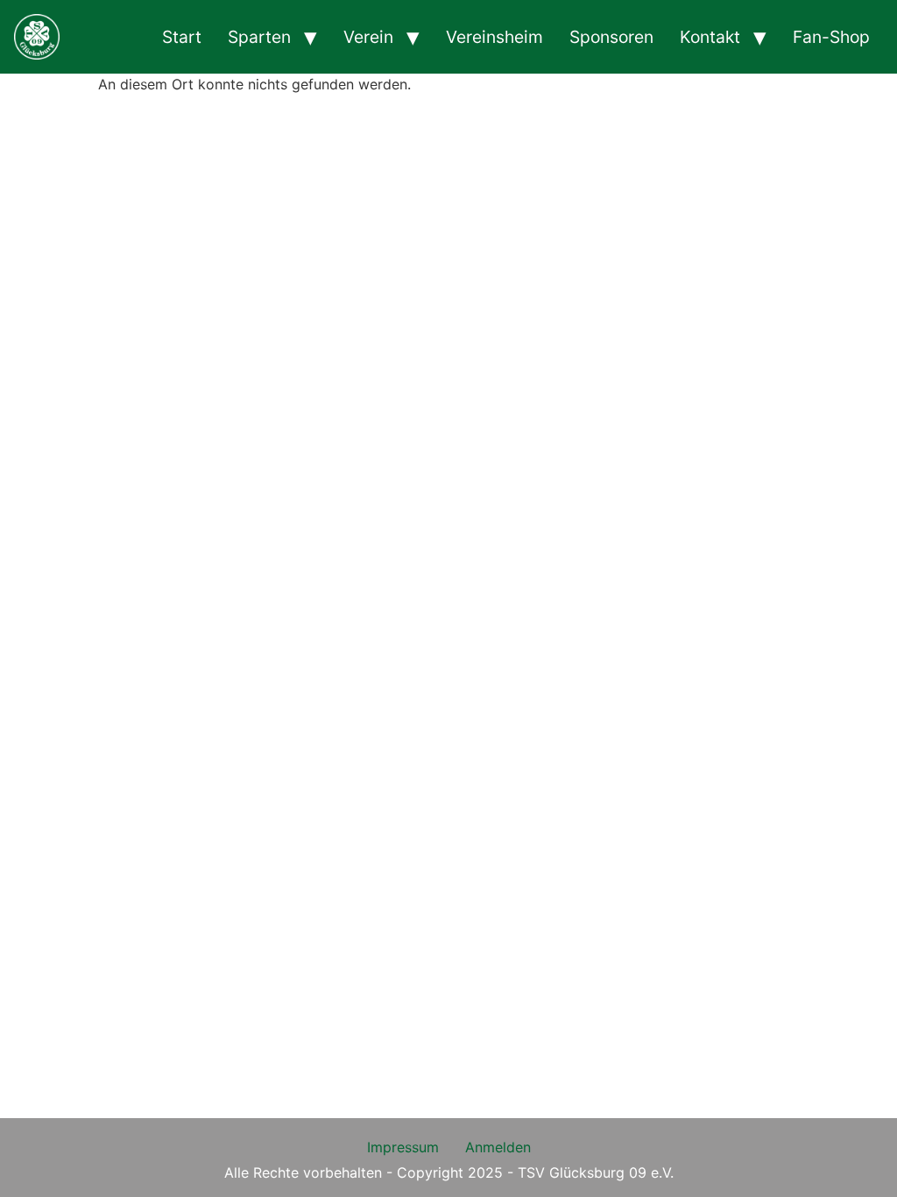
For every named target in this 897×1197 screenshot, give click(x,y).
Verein (368, 36)
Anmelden (498, 1147)
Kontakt (710, 36)
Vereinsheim (494, 36)
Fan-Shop (831, 36)
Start (181, 36)
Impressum (403, 1147)
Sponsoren (611, 36)
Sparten (259, 36)
